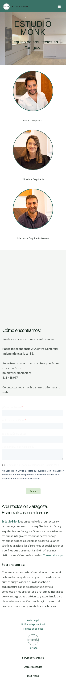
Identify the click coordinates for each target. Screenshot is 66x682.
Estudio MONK (20, 6)
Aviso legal (33, 620)
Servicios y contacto (33, 657)
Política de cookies (33, 628)
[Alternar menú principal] (59, 6)
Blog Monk (33, 675)
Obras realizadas (33, 666)
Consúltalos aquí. (53, 555)
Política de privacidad (33, 624)
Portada (33, 647)
